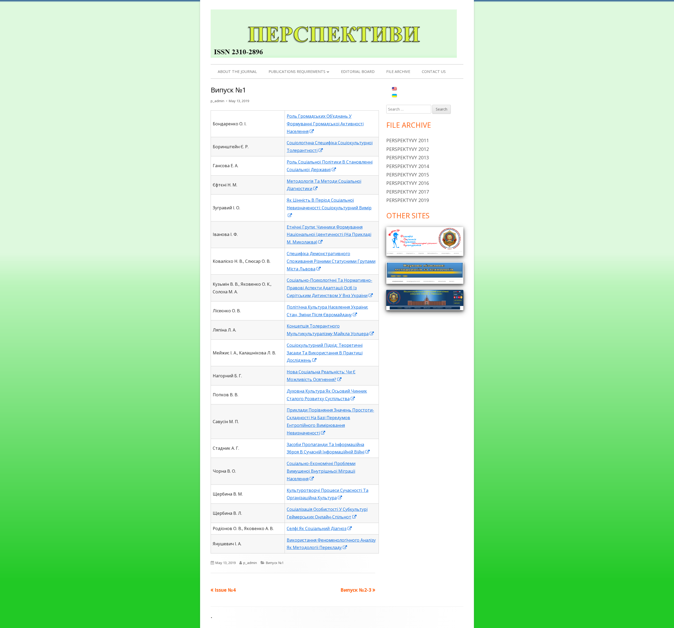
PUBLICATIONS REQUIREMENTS (297, 71)
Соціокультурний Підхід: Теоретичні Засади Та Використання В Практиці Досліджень (325, 352)
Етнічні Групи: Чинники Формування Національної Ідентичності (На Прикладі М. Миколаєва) (329, 234)
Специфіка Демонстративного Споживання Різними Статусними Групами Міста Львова (331, 261)
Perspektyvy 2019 (407, 200)
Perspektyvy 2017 (407, 192)
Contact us (434, 71)
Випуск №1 (275, 562)
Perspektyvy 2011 (407, 140)
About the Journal (237, 71)
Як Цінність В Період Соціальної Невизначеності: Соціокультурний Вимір (329, 207)
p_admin (217, 100)
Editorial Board (358, 71)
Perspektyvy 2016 (407, 183)
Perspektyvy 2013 (407, 157)
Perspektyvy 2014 (407, 166)
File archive (398, 71)
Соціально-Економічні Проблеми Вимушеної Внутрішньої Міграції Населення (321, 471)
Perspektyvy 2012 (407, 149)
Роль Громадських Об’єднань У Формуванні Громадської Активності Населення (325, 123)
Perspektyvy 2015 (407, 174)
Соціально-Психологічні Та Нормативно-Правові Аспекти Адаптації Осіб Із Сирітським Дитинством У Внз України (330, 287)
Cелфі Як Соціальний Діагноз (319, 528)
